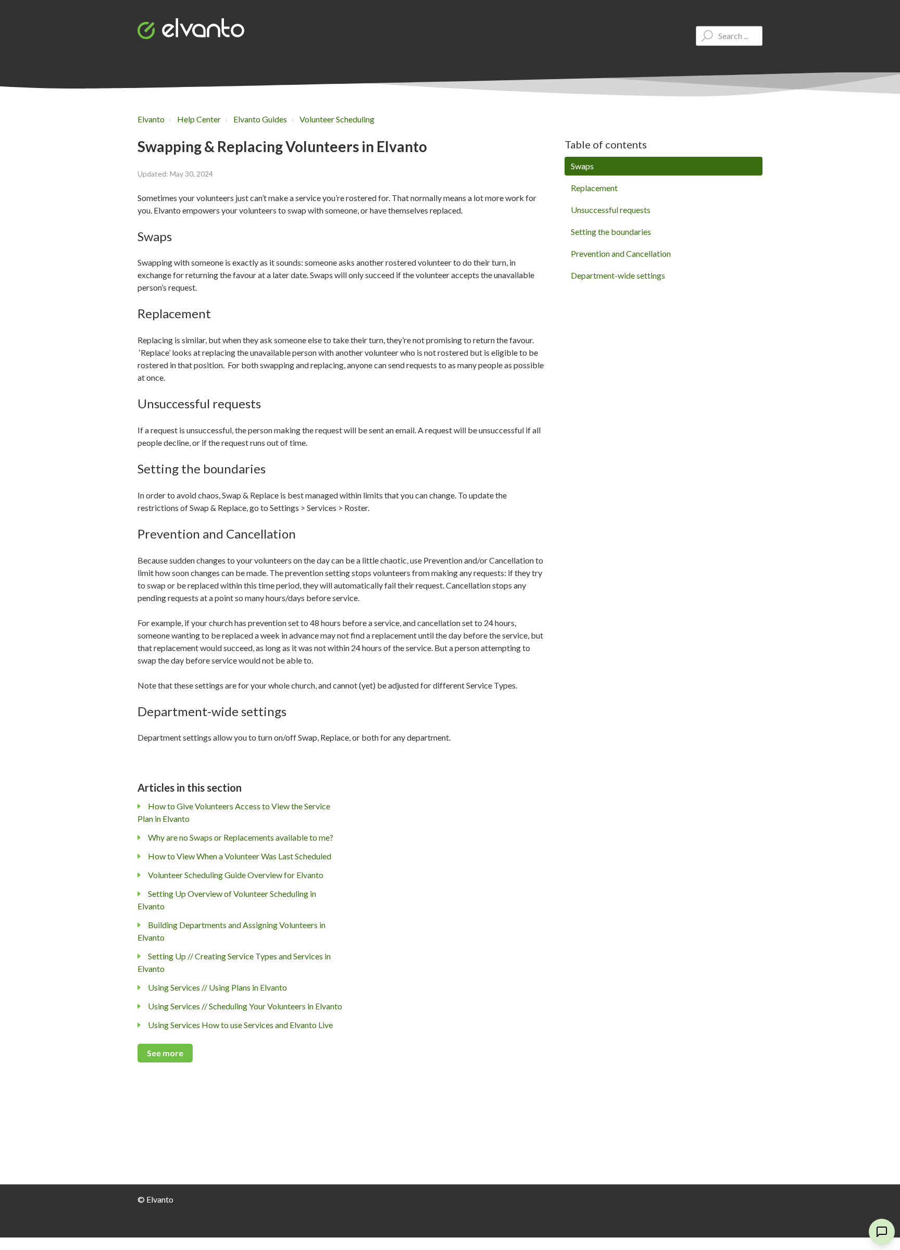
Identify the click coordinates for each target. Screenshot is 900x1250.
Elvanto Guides (260, 119)
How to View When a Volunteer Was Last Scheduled (239, 856)
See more (165, 1053)
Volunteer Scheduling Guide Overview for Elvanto (235, 875)
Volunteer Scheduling (336, 119)
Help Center (199, 119)
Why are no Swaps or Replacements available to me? (240, 837)
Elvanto (151, 119)
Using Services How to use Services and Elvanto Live (240, 1025)
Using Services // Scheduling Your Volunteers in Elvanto (245, 1006)
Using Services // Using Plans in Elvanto (217, 987)
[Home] (191, 28)
